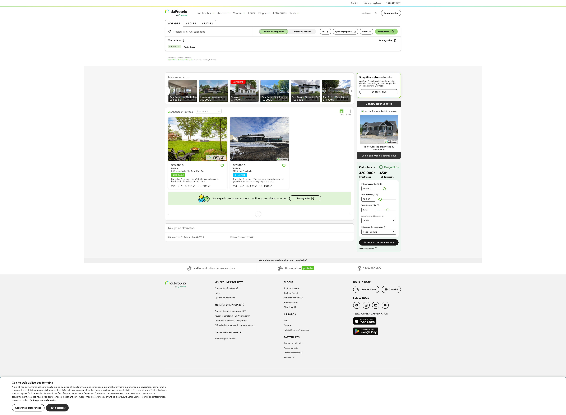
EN (376, 13)
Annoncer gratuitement (225, 338)
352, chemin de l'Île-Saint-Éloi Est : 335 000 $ (186, 237)
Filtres (365, 31)
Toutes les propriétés (274, 31)
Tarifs (217, 293)
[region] (283, 396)
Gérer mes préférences (28, 407)
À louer (191, 23)
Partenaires (292, 337)
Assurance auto (291, 348)
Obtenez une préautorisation (380, 242)
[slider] (384, 188)
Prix (323, 31)
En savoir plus (378, 91)
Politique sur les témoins (43, 399)
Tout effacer (189, 47)
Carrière (287, 325)
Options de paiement (225, 297)
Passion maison (291, 302)
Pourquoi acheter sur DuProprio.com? (232, 315)
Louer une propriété (228, 332)
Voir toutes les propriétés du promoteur (378, 148)
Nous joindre (366, 13)
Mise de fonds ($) (368, 194)
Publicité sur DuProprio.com (297, 330)
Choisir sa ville (290, 307)
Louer (251, 13)
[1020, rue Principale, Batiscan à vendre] (259, 139)
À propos (290, 314)
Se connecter (391, 12)
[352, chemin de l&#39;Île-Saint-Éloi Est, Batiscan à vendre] (197, 139)
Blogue (288, 282)
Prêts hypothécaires (293, 352)
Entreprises (280, 13)
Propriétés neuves (302, 31)
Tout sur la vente (291, 288)
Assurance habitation (293, 343)
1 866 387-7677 (393, 3)
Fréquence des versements (372, 227)
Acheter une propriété (229, 304)
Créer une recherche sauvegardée (231, 320)
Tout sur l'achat (291, 293)
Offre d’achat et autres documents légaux (234, 325)
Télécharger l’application (372, 3)
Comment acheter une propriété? (230, 311)
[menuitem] (248, 290)
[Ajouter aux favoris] (222, 165)
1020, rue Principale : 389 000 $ (242, 237)
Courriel (393, 289)
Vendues (207, 23)
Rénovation (289, 357)
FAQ (286, 320)
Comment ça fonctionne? (226, 288)
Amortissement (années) (371, 216)
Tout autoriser (57, 407)
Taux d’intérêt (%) (368, 205)
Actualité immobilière (293, 297)
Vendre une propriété (229, 282)
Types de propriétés (343, 31)
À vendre (174, 23)
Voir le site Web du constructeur (379, 155)
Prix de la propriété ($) (370, 184)
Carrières (354, 3)
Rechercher (384, 31)
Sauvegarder (303, 198)
